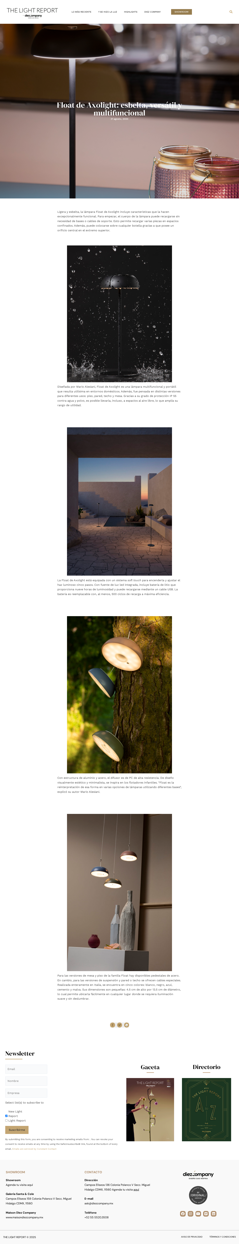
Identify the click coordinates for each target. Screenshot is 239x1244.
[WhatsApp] (126, 1025)
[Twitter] (119, 1025)
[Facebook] (112, 1025)
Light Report (17, 1120)
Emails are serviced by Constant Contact (34, 1149)
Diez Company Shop (128, 1005)
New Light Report (15, 1114)
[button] (181, 12)
